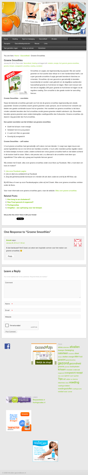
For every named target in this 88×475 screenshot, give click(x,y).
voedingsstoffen (65, 388)
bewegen (61, 350)
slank (62, 376)
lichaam (11, 66)
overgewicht (19, 66)
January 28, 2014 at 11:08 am (15, 243)
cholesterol (71, 353)
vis (71, 379)
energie (56, 63)
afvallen (50, 63)
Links (46, 43)
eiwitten (65, 356)
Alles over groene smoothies (66, 190)
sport (71, 376)
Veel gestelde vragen (11, 48)
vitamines (61, 382)
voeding (32, 66)
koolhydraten (74, 366)
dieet (77, 353)
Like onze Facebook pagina (16, 171)
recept (79, 372)
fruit (60, 63)
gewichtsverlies (71, 360)
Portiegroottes (13, 205)
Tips (60, 378)
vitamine (75, 379)
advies (60, 347)
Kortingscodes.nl (39, 402)
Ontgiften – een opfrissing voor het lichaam (24, 207)
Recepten (7, 43)
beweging (69, 350)
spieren (67, 376)
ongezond (61, 373)
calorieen (63, 353)
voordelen (39, 66)
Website (8, 317)
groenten (67, 367)
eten (76, 356)
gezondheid (75, 363)
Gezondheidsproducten (22, 43)
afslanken (66, 347)
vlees (67, 383)
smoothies (26, 66)
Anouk (8, 240)
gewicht (61, 359)
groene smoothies (73, 63)
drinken (60, 357)
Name (9, 304)
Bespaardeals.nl (39, 399)
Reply (10, 256)
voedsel (61, 391)
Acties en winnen (28, 48)
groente (6, 66)
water (65, 391)
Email (9, 310)
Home (6, 39)
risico (59, 376)
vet (64, 379)
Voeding (15, 39)
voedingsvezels (77, 389)
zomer (70, 391)
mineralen (69, 370)
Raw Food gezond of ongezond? (20, 202)
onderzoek (76, 370)
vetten (68, 379)
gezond (64, 63)
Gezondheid (43, 39)
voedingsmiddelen (64, 386)
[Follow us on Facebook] (7, 346)
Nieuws (37, 43)
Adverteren (41, 48)
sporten (76, 376)
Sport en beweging (28, 39)
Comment (9, 282)
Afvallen (54, 39)
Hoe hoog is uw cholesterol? (18, 199)
